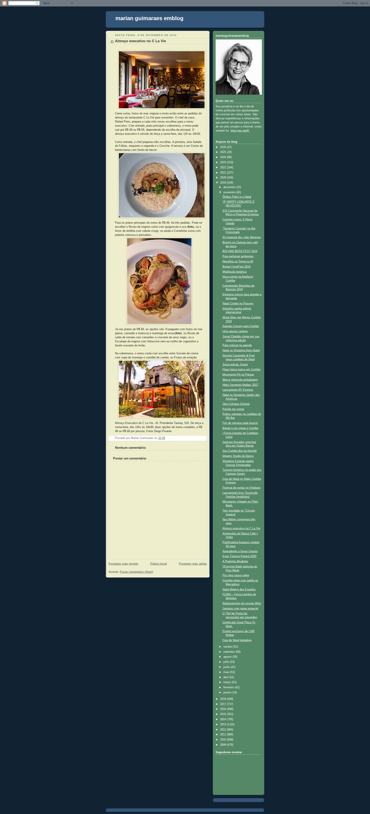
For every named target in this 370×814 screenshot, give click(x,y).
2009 (223, 744)
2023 (223, 162)
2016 (223, 709)
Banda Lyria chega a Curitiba (240, 428)
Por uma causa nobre (235, 575)
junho (227, 667)
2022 (223, 167)
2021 (223, 172)
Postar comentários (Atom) (136, 571)
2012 (223, 729)
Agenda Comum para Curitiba (240, 326)
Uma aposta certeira (235, 331)
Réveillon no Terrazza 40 (237, 261)
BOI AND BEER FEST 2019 (239, 251)
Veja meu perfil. (240, 130)
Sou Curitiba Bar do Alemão (239, 450)
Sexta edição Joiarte (235, 364)
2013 (223, 724)
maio (226, 672)
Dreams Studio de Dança (238, 456)
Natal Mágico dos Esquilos (239, 589)
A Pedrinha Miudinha (235, 561)
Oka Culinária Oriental (236, 404)
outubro (228, 646)
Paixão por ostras (233, 409)
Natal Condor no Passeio (237, 303)
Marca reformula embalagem (240, 379)
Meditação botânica (234, 271)
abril (226, 677)
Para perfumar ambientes (238, 256)
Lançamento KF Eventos (237, 389)
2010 (223, 739)
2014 (223, 719)
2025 (223, 152)
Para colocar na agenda (237, 345)
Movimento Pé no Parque (238, 374)
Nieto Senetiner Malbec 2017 (240, 384)
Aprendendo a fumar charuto (240, 551)
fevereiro (229, 687)
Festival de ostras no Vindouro (241, 487)
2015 (223, 714)
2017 (223, 704)
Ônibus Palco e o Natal (236, 196)
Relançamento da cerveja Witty (241, 603)
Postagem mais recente (123, 563)
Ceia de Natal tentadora (237, 640)
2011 (223, 734)
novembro (229, 192)
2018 (223, 698)
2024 (223, 157)
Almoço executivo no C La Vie (140, 41)
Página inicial (158, 563)
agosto (228, 656)
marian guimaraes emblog (149, 18)
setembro (229, 651)
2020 (223, 177)
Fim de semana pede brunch (240, 423)
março (227, 682)
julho (226, 661)
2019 (223, 182)
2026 (223, 147)
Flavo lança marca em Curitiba (241, 369)
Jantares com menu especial (240, 608)
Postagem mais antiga (193, 563)
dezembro (229, 187)
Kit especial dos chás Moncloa (241, 237)
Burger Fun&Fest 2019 (236, 266)
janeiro (227, 692)
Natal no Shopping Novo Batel (241, 350)
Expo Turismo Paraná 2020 (239, 556)
